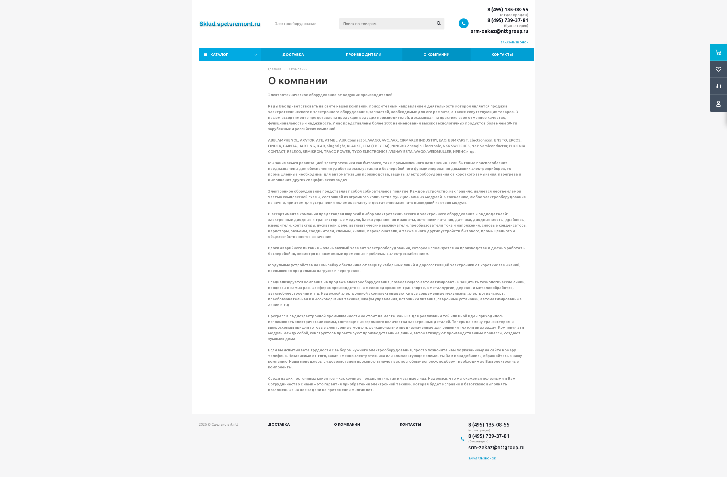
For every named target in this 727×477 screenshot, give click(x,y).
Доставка (293, 54)
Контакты (502, 54)
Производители (363, 54)
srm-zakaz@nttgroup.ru (499, 30)
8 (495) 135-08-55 (507, 9)
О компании (436, 54)
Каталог (219, 54)
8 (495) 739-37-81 (507, 20)
